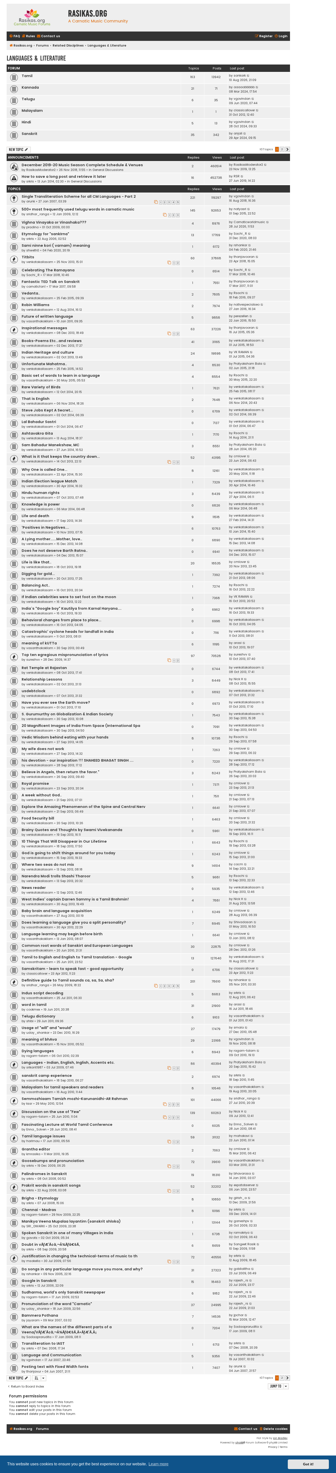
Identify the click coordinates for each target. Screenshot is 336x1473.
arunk (30, 201)
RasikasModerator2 (41, 170)
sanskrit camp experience (47, 1075)
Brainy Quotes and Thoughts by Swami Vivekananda (72, 829)
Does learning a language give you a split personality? (74, 922)
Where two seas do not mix (48, 864)
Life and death (35, 515)
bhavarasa (242, 1173)
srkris (30, 181)
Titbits (28, 257)
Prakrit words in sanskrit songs (51, 1185)
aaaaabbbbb (244, 87)
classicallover (244, 110)
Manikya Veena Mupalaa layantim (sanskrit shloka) (71, 1221)
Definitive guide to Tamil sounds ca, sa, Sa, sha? (68, 980)
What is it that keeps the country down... (61, 456)
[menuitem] (14, 36)
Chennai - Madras (39, 1209)
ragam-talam (37, 1056)
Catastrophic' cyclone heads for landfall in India (68, 631)
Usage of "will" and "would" (47, 1027)
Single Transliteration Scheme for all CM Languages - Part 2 (79, 196)
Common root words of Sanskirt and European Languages (77, 945)
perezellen (241, 316)
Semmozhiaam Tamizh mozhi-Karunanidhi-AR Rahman (75, 1098)
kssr (29, 1103)
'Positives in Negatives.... (45, 527)
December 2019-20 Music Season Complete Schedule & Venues (82, 165)
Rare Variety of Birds (41, 387)
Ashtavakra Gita (37, 433)
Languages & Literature (36, 58)
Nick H (238, 679)
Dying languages (38, 1050)
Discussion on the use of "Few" (51, 1111)
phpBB (239, 1442)
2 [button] (282, 149)
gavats (31, 1238)
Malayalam (32, 110)
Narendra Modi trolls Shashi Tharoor (56, 876)
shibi (29, 1021)
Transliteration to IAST (43, 1343)
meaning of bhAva (39, 1039)
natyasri (240, 209)
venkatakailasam (39, 262)
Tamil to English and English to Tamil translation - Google (77, 957)
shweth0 (32, 250)
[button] (287, 149)
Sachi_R (240, 233)
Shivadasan (243, 922)
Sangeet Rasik (245, 1244)
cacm (238, 864)
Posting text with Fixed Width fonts (55, 1366)
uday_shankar (37, 1033)
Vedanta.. (31, 293)
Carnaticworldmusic (249, 222)
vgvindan (33, 1360)
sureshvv (33, 659)
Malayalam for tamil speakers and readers (63, 1087)
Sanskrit (29, 133)
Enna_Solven (36, 1129)
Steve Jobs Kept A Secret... (47, 410)
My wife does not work (43, 748)
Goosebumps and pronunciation (53, 1160)
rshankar (240, 245)
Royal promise (35, 783)
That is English (35, 398)
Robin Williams (35, 304)
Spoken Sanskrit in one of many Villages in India (67, 1232)
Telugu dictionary (38, 1016)
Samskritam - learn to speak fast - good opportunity (72, 968)
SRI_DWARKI (35, 1226)
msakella (33, 1261)
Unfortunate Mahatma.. (44, 363)
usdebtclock (34, 690)
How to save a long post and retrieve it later (64, 176)
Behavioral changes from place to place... (61, 620)
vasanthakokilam (39, 321)
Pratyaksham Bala (248, 363)
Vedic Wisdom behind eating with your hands (65, 737)
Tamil (27, 75)
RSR (237, 176)
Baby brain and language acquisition (57, 910)
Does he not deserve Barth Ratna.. (55, 550)
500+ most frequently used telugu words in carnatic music (78, 209)
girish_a (240, 1198)
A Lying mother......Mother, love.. (52, 539)
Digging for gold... (38, 573)
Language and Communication (51, 1355)
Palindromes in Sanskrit (44, 1173)
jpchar (239, 1315)
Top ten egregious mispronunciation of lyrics (65, 654)
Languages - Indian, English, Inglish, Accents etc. (68, 1062)
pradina (32, 227)
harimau (33, 1141)
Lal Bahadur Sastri (39, 421)
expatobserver (244, 1185)
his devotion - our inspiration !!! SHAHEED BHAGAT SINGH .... (78, 760)
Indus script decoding (42, 993)
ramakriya (241, 1232)
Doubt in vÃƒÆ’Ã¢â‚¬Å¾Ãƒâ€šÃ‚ (51, 1244)
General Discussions (107, 170)
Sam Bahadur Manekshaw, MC (50, 444)
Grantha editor (36, 1149)
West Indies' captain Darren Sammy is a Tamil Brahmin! (75, 899)
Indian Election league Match (49, 481)
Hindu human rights (41, 492)
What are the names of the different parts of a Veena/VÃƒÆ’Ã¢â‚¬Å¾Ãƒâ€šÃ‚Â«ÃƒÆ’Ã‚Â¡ (67, 1330)
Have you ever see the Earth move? (56, 702)
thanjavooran (244, 257)
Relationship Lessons (42, 679)
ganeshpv (241, 1221)
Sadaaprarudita (38, 1337)
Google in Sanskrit (39, 1280)
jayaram (33, 1320)
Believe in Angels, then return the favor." (60, 771)
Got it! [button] (308, 1464)
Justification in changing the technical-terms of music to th (79, 1256)
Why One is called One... (44, 469)
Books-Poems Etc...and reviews (52, 340)
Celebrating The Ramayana (48, 270)
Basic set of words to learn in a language (61, 375)
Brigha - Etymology (40, 1198)
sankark (240, 75)
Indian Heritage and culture (48, 352)
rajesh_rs (241, 1280)
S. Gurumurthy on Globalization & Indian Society (67, 714)
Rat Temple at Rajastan (44, 667)
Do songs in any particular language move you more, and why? (82, 1269)
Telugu (28, 99)
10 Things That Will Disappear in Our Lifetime (64, 841)
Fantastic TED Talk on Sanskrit (51, 281)
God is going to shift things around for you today (68, 853)
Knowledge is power (41, 504)
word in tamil (34, 1004)
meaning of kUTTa (39, 643)
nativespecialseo (247, 304)
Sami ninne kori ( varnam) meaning (56, 245)
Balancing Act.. (36, 585)
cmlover (240, 456)
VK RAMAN (241, 352)
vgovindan (242, 99)
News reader (34, 887)
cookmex (33, 1009)
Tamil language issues (43, 1136)
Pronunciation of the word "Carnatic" (57, 1303)
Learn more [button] (158, 1464)
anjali (238, 133)
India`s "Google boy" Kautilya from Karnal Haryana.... (72, 608)
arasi (238, 643)
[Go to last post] (265, 165)
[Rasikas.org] (36, 17)
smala (239, 1027)
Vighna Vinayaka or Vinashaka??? (54, 222)
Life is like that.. (36, 562)
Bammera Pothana (40, 1315)
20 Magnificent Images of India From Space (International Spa (81, 725)
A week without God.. (42, 795)
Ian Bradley (280, 1438)
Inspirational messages (44, 328)
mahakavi (241, 1136)
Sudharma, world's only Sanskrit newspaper (63, 1292)
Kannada (30, 87)
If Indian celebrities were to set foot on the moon (69, 596)
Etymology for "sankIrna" (45, 233)
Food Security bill (38, 818)
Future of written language (47, 316)
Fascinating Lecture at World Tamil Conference (67, 1124)
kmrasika (33, 1154)
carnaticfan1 (36, 286)
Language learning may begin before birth (62, 934)
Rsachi (239, 293)
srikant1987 (34, 1067)
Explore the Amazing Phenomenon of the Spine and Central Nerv (83, 806)
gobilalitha (242, 1269)
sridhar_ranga (37, 214)
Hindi (26, 122)
